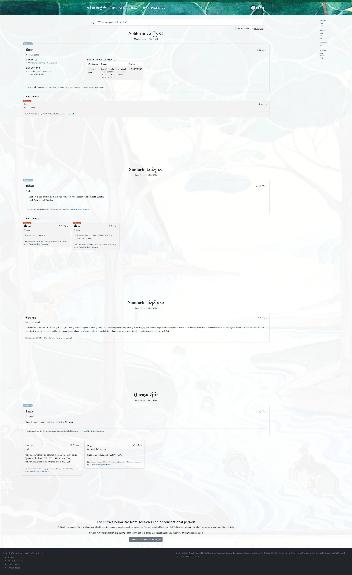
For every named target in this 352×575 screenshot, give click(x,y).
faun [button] (321, 23)
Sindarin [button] (323, 31)
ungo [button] (322, 58)
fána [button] (321, 53)
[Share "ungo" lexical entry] (133, 445)
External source (41, 87)
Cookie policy (14, 564)
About (123, 8)
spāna (33, 71)
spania (117, 327)
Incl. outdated (242, 28)
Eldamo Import (98, 87)
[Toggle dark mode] (163, 8)
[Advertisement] (104, 138)
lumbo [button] (322, 55)
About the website (16, 560)
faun (176, 327)
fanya (101, 327)
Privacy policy (14, 567)
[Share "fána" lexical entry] (257, 412)
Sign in (11, 557)
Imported (71, 114)
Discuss (155, 8)
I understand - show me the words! (146, 539)
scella (155, 330)
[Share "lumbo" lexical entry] (71, 445)
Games (144, 8)
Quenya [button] (323, 50)
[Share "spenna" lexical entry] (258, 318)
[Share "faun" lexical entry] (257, 50)
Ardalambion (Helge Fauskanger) (93, 431)
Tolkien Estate (196, 556)
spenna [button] (322, 46)
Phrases (133, 8)
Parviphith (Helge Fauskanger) (80, 209)
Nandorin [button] (323, 43)
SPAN (37, 74)
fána (33, 63)
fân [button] (321, 36)
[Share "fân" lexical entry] (257, 186)
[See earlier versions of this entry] (260, 50)
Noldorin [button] (323, 21)
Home (113, 8)
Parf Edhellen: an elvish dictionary (96, 8)
